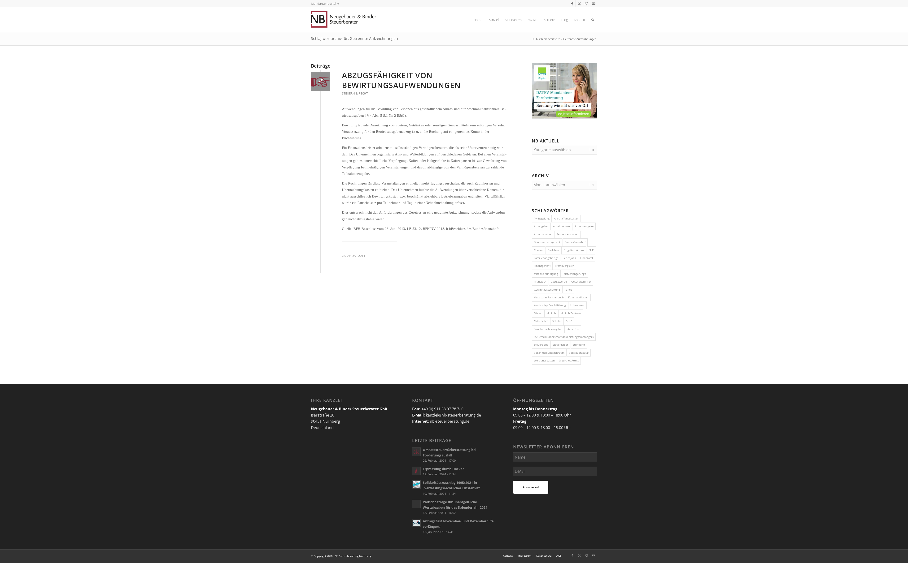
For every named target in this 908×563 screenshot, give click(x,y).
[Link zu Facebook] (572, 3)
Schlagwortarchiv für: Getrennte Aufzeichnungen (354, 38)
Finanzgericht (542, 265)
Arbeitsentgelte (584, 226)
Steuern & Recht (355, 93)
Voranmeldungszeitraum (549, 352)
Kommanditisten (578, 297)
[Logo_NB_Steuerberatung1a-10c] (351, 19)
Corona (538, 250)
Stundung (579, 344)
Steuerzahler (560, 344)
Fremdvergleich (564, 265)
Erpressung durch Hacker (443, 469)
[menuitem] (477, 19)
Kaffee (568, 289)
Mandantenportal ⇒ (325, 3)
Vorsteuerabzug (579, 352)
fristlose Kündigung (546, 273)
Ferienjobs (569, 258)
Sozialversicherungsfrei (548, 329)
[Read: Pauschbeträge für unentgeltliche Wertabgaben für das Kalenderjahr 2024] (416, 504)
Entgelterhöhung (573, 250)
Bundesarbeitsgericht (547, 242)
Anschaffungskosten (566, 218)
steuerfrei (573, 329)
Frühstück (540, 281)
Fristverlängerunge (574, 273)
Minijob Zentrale (570, 313)
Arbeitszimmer (543, 234)
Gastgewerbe (559, 281)
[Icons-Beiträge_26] (320, 81)
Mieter (538, 313)
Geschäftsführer (581, 281)
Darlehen (553, 250)
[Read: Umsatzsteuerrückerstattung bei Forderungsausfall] (416, 451)
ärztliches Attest (569, 360)
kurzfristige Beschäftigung (550, 305)
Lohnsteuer (577, 305)
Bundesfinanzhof (575, 242)
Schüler (557, 321)
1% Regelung (542, 218)
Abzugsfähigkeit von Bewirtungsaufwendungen (401, 80)
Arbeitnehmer (561, 226)
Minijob (551, 313)
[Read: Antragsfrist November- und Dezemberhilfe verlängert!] (416, 523)
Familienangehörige (546, 258)
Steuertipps (541, 344)
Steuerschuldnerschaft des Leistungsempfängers (564, 337)
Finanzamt (586, 258)
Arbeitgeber (541, 226)
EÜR (591, 250)
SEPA (569, 321)
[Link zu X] (579, 3)
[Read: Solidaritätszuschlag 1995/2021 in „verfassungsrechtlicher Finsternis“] (416, 484)
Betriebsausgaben (567, 234)
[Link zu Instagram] (586, 3)
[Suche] (592, 19)
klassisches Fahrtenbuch (549, 297)
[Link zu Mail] (593, 3)
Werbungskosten (544, 360)
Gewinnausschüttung (547, 289)
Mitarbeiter (541, 321)
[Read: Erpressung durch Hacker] (416, 471)
